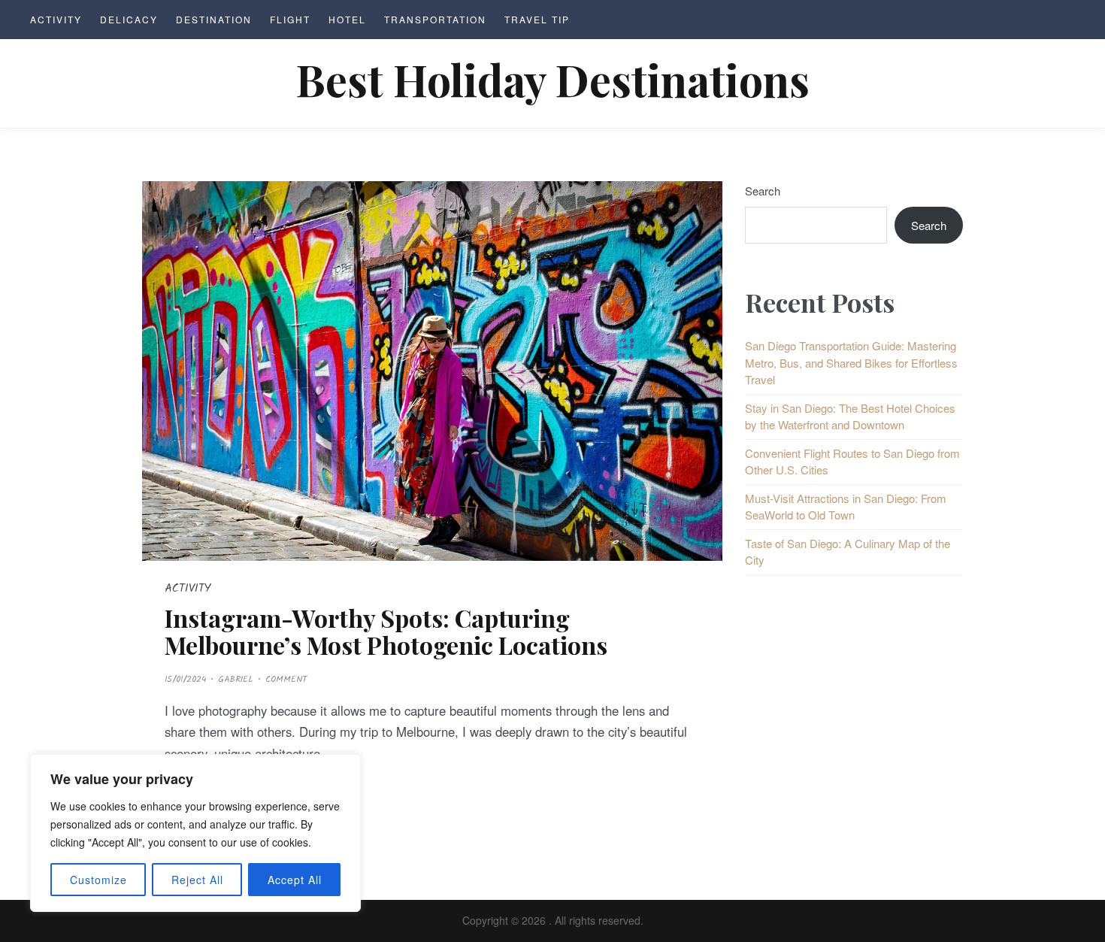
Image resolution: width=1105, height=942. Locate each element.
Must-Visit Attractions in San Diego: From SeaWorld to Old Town (845, 506)
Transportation (435, 19)
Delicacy (129, 19)
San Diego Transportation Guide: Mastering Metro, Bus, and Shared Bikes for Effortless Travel (851, 362)
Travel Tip (537, 19)
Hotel (347, 19)
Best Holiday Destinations (553, 79)
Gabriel (235, 679)
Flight (290, 19)
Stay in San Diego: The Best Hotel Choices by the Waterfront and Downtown (850, 416)
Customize (98, 879)
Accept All (295, 879)
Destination (214, 19)
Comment (286, 679)
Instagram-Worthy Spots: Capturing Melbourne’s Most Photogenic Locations (386, 630)
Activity (56, 19)
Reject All (197, 879)
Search (762, 190)
